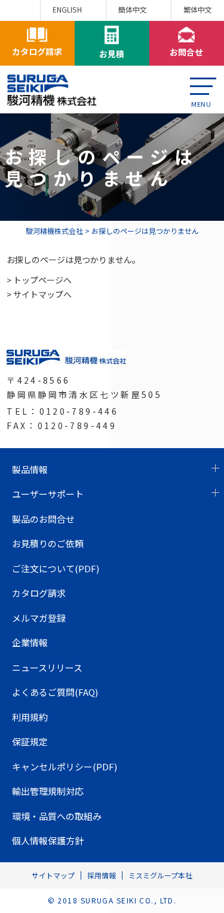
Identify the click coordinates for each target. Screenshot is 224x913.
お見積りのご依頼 (48, 543)
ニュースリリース (47, 667)
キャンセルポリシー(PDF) (64, 766)
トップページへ (42, 280)
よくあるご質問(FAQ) (55, 692)
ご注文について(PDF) (55, 568)
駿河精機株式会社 (54, 231)
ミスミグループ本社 (160, 875)
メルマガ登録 (39, 618)
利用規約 (30, 717)
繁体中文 (197, 9)
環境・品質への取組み (57, 816)
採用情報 (101, 875)
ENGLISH (67, 9)
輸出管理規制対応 (48, 791)
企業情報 (30, 642)
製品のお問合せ (43, 519)
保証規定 (30, 741)
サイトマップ (53, 875)
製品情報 (30, 469)
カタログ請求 (39, 593)
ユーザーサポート (48, 494)
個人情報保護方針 (48, 840)
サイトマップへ (42, 294)
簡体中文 (132, 9)
